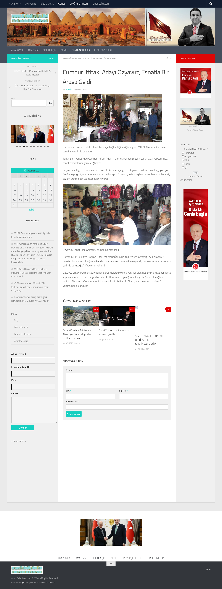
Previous (56, 126)
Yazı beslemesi (21, 327)
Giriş (16, 320)
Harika (187, 163)
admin (69, 89)
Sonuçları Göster (195, 176)
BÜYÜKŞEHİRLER (79, 3)
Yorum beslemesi (22, 334)
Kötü (186, 160)
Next (48, 126)
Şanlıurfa (110, 58)
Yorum (69, 370)
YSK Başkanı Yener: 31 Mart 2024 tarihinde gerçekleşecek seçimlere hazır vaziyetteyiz (29, 287)
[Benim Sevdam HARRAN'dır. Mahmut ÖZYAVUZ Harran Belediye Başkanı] (195, 122)
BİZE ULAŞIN (47, 3)
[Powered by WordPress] (23, 583)
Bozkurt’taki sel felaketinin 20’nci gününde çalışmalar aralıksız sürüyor (77, 334)
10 (48, 146)
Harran (97, 58)
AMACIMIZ (30, 3)
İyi (185, 167)
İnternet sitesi (72, 401)
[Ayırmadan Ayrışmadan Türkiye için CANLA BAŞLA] (195, 96)
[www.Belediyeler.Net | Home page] (30, 18)
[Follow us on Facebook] (50, 58)
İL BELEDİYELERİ (100, 3)
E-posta (123, 391)
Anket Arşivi (186, 179)
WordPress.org (21, 341)
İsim (68, 391)
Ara (12, 98)
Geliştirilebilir (190, 156)
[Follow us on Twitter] (53, 58)
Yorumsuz (189, 153)
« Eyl (31, 209)
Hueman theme (48, 582)
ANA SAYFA (15, 3)
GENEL (61, 3)
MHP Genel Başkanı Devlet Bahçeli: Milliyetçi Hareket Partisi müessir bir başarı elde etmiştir (31, 273)
